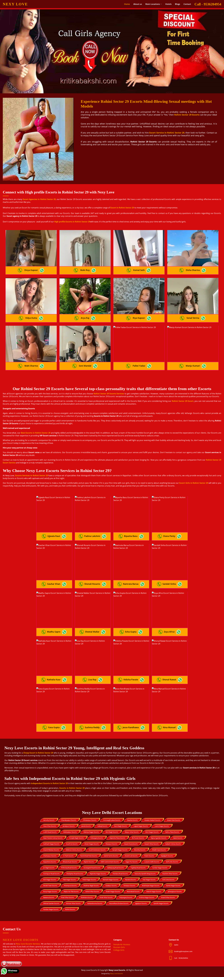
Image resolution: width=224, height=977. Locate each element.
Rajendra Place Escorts (117, 838)
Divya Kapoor (31, 270)
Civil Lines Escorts (168, 880)
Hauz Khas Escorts (49, 826)
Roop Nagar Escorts (50, 891)
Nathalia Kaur (54, 679)
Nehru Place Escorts (172, 832)
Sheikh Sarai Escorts (159, 850)
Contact (187, 4)
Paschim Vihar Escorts (170, 874)
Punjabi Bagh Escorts (76, 838)
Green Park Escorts (173, 820)
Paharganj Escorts (97, 838)
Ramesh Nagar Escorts (110, 880)
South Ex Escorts (72, 844)
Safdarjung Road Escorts (115, 868)
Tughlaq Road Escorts (138, 868)
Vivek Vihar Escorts (106, 897)
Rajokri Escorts (89, 862)
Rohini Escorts (70, 909)
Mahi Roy (85, 270)
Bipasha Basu (130, 536)
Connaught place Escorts (111, 820)
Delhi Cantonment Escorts (110, 862)
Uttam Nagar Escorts (91, 844)
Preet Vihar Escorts (67, 897)
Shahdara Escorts (87, 897)
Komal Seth (139, 270)
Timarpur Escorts (129, 885)
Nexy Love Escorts (116, 973)
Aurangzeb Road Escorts (92, 868)
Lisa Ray (92, 679)
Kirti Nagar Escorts (49, 880)
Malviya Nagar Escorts (91, 832)
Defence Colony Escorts (74, 850)
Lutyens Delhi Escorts (151, 862)
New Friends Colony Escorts (53, 838)
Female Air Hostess (121, 944)
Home (127, 4)
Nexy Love (15, 4)
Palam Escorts (149, 856)
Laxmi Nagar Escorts (162, 826)
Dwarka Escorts (132, 820)
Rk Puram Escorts (138, 838)
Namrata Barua (130, 583)
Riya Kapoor (139, 317)
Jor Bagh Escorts (48, 868)
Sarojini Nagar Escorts (119, 850)
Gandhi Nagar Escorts (161, 903)
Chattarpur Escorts (49, 856)
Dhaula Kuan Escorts (70, 862)
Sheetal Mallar (92, 631)
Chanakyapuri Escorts (68, 820)
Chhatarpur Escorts (89, 820)
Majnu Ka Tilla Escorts (71, 891)
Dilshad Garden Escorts (51, 903)
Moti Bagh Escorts (112, 832)
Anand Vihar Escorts (168, 897)
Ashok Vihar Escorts (92, 891)
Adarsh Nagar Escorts (153, 891)
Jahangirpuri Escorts (175, 891)
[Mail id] (171, 958)
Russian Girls (119, 947)
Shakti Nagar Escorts (113, 891)
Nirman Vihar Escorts (73, 903)
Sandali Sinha (169, 583)
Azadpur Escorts (111, 885)
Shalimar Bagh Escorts (91, 885)
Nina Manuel (169, 727)
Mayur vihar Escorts (132, 832)
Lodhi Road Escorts (50, 832)
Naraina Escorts (130, 880)
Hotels (168, 4)
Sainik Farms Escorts (111, 856)
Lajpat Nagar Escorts (141, 826)
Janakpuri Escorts (69, 826)
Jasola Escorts (86, 826)
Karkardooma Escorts (94, 903)
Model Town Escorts (50, 885)
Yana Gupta (54, 727)
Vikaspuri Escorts (111, 844)
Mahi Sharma (31, 365)
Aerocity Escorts (48, 820)
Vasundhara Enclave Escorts (118, 903)
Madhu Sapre (53, 631)
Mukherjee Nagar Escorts (150, 885)
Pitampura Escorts (70, 885)
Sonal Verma (193, 317)
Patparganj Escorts (125, 897)
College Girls (118, 950)
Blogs (177, 4)
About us (137, 4)
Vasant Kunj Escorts (131, 844)
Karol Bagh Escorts (120, 826)
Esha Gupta (130, 631)
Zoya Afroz (169, 631)
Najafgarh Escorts (167, 856)
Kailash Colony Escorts (173, 844)
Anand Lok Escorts (131, 856)
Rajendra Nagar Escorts (98, 874)
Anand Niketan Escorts (51, 850)
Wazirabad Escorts (133, 891)
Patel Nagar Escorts (89, 880)
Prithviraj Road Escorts (69, 868)
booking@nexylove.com (183, 951)
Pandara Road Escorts (120, 874)
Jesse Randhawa (131, 727)
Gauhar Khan (53, 583)
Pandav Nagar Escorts (50, 909)
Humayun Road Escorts (51, 874)
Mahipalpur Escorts (70, 832)
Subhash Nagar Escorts (51, 844)
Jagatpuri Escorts (141, 903)
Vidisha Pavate (130, 679)
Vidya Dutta (31, 317)
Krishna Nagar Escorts (146, 897)
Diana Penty (169, 536)
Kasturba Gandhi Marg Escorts (145, 874)
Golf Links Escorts (172, 862)
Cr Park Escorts (68, 856)
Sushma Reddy (92, 727)
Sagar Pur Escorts (132, 862)
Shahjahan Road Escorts (74, 874)
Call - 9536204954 (207, 4)
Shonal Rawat (169, 679)
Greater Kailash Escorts (152, 820)
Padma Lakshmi (92, 536)
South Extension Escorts (97, 850)
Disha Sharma (193, 270)
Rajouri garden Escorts (158, 838)
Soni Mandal (85, 365)
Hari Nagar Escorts (149, 880)
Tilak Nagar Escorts (69, 880)
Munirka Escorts (139, 850)
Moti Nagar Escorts (152, 832)
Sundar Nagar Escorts (159, 868)
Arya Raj (85, 317)
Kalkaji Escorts (102, 826)
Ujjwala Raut (53, 536)
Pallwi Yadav (139, 365)
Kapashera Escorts (49, 862)
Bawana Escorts (48, 897)
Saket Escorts (177, 838)
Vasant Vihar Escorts (151, 844)
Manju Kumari (193, 365)
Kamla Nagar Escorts (173, 885)
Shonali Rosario (92, 583)
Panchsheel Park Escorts (88, 856)
